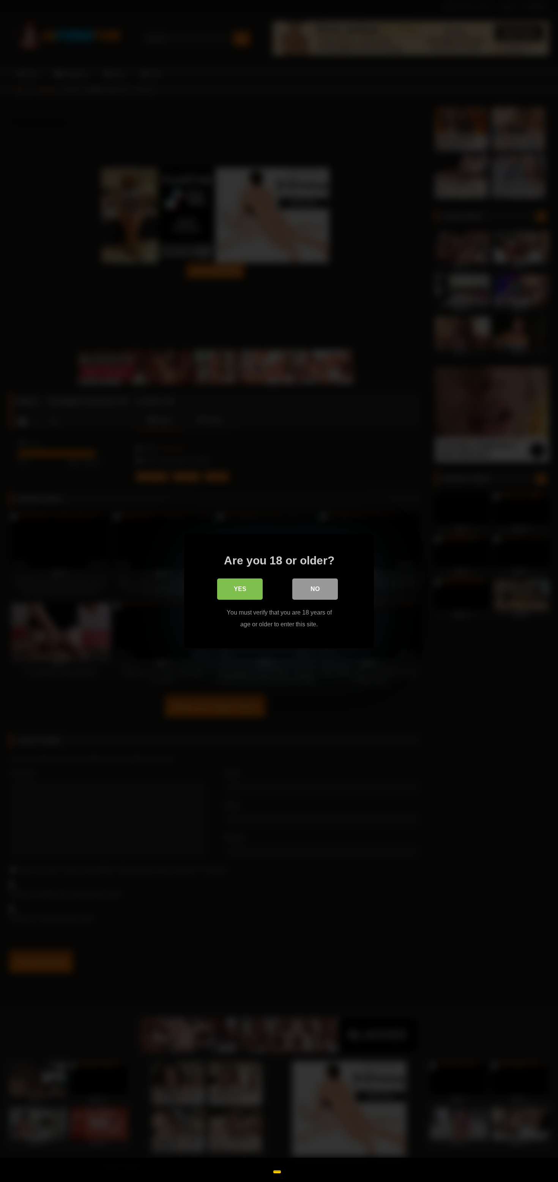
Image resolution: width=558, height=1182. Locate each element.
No (315, 589)
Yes (240, 589)
